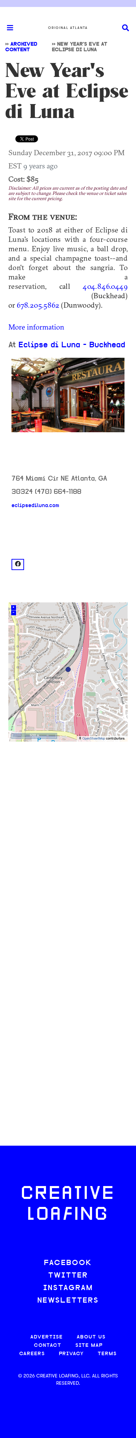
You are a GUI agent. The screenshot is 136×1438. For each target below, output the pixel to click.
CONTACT (47, 1345)
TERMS (107, 1354)
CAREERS (32, 1354)
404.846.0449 (105, 286)
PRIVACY (71, 1354)
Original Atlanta (68, 28)
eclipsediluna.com (35, 505)
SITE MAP (89, 1345)
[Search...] (125, 28)
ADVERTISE (46, 1337)
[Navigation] (6, 28)
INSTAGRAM (68, 1288)
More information (36, 326)
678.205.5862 (38, 304)
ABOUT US (91, 1337)
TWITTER (68, 1276)
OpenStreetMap (93, 738)
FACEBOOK (68, 1263)
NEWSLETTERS (68, 1301)
